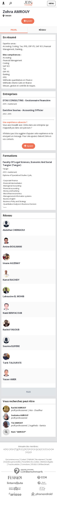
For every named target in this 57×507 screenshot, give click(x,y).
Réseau (42, 29)
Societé (49, 460)
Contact (23, 460)
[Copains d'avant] (14, 488)
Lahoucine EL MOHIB (13, 296)
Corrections (25, 464)
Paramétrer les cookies (30, 462)
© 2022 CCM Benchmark (40, 464)
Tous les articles (14, 464)
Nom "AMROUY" (18, 432)
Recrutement (40, 460)
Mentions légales (47, 462)
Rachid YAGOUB (11, 329)
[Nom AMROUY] (6, 431)
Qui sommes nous (12, 460)
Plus (28, 391)
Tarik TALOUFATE (12, 362)
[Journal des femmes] (14, 477)
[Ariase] (14, 494)
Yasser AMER (9, 379)
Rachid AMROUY (18, 407)
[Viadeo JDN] (42, 488)
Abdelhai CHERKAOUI (14, 230)
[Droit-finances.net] (42, 483)
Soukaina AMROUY (19, 415)
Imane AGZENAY (11, 263)
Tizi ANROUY (17, 423)
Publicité (31, 460)
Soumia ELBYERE (11, 346)
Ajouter (29, 21)
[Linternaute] (14, 483)
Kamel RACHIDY (11, 279)
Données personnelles (12, 462)
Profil (14, 29)
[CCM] (42, 477)
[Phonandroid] (42, 494)
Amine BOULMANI (12, 246)
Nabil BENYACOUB (12, 312)
